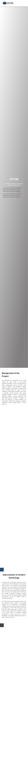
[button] (25, 3)
